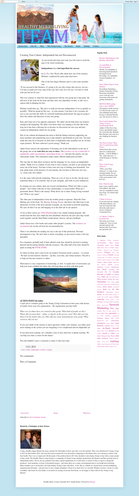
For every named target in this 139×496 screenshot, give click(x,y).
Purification (100, 321)
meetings (105, 302)
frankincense (115, 277)
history (117, 284)
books (112, 247)
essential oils (114, 269)
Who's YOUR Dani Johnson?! (106, 165)
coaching (116, 255)
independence (35, 350)
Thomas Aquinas (114, 338)
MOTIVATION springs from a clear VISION (107, 105)
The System (68, 46)
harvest (109, 284)
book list (107, 248)
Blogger (92, 482)
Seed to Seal (23, 46)
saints (112, 323)
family (109, 274)
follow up (104, 276)
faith (105, 274)
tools (98, 341)
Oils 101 (34, 46)
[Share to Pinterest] (35, 347)
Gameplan (101, 281)
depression (116, 262)
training (49, 350)
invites (99, 294)
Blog (42, 46)
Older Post (86, 413)
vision (102, 344)
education (100, 267)
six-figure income (111, 328)
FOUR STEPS (41, 247)
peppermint (116, 316)
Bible (102, 248)
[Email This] (27, 347)
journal (111, 294)
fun (114, 279)
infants (117, 292)
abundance (116, 240)
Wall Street (115, 344)
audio (107, 245)
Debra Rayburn (47, 212)
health (113, 284)
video (99, 344)
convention (116, 257)
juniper (111, 297)
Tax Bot (116, 331)
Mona (98, 305)
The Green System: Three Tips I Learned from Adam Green (108, 145)
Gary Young (111, 282)
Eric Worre (102, 269)
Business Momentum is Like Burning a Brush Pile (109, 59)
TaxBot (99, 333)
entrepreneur (115, 267)
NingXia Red (101, 311)
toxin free (105, 342)
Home (56, 413)
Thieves (112, 336)
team (117, 333)
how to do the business (108, 290)
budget (117, 248)
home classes (107, 286)
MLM (110, 302)
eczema (117, 265)
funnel (117, 279)
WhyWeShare (101, 346)
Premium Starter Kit (105, 318)
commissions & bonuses (104, 257)
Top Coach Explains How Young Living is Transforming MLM (108, 123)
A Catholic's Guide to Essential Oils (106, 217)
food (110, 277)
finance (117, 274)
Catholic (99, 250)
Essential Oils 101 (104, 272)
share (98, 328)
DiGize (104, 265)
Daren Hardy (107, 262)
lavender (116, 297)
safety (108, 323)
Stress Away (104, 331)
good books (100, 284)
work (106, 346)
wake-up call (108, 344)
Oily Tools (104, 313)
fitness (99, 277)
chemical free (107, 250)
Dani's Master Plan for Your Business (108, 85)
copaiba (99, 260)
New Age (114, 308)
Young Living (112, 346)
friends (110, 279)
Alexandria (100, 245)
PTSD (117, 318)
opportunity (113, 313)
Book (78, 46)
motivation (105, 305)
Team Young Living (103, 336)
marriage (100, 302)
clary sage (115, 252)
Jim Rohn (105, 294)
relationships (115, 320)
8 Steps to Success (105, 199)
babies (112, 245)
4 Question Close (104, 240)
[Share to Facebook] (33, 347)
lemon (107, 299)
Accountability (101, 243)
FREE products (102, 279)
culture (28, 350)
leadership (100, 299)
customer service (111, 260)
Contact (95, 46)
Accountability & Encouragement (105, 66)
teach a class (109, 333)
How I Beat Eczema (106, 184)
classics (99, 255)
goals (117, 282)
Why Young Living (54, 46)
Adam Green (114, 243)
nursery (114, 311)
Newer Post (25, 413)
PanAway (108, 316)
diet (98, 265)
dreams (110, 265)
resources (43, 350)
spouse (99, 331)
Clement (110, 255)
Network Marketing (108, 306)
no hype (108, 311)
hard (105, 284)
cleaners (104, 255)
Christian (107, 252)
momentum (116, 302)
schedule (107, 326)
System (111, 330)
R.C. (107, 321)
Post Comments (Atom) (37, 417)
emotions (107, 267)
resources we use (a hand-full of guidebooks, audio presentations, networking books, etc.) (54, 152)
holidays (99, 287)
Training (86, 46)
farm (113, 274)
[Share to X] (31, 347)
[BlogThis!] (29, 347)
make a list (115, 299)
